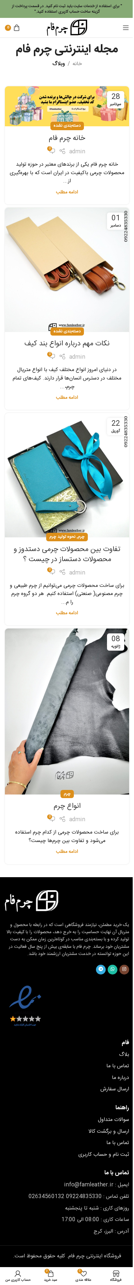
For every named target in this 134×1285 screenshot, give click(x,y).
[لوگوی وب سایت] (67, 27)
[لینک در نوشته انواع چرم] (67, 711)
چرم (81, 536)
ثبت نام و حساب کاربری (103, 1154)
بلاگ (124, 1054)
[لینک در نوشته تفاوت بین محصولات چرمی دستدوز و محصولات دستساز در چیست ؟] (67, 475)
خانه (77, 64)
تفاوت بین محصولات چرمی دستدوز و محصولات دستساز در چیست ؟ (67, 554)
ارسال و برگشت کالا (108, 1131)
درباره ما (120, 1077)
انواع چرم (67, 806)
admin (77, 152)
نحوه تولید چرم (62, 536)
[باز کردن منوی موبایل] (125, 27)
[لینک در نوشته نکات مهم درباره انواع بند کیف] (67, 270)
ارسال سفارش (114, 1089)
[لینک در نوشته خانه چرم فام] (67, 106)
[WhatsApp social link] (112, 969)
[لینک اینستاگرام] (124, 969)
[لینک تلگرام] (101, 969)
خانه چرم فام (67, 138)
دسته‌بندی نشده (67, 125)
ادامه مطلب (67, 192)
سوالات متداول (113, 1119)
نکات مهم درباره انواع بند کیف (67, 344)
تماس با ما (117, 1066)
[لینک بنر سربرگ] (67, 9)
